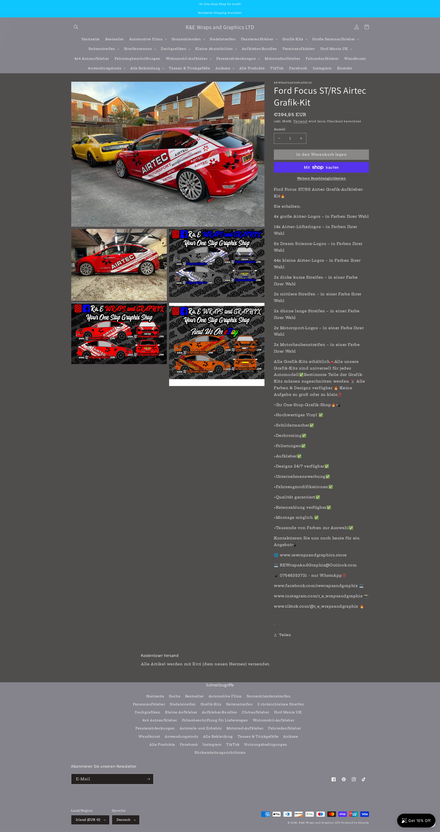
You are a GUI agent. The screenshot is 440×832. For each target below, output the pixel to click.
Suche (174, 696)
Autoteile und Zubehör (201, 728)
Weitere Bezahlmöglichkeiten (321, 178)
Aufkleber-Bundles (219, 712)
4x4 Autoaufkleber (159, 720)
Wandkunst (149, 736)
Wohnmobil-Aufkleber (273, 720)
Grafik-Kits (211, 704)
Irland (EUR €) (88, 819)
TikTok (233, 744)
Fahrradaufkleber (284, 728)
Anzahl (279, 129)
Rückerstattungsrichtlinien (220, 752)
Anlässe (290, 736)
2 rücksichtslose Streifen (280, 704)
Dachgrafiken (147, 712)
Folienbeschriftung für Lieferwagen (215, 720)
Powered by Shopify (355, 822)
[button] (76, 27)
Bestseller (194, 696)
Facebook (189, 744)
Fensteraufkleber (149, 704)
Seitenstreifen (239, 704)
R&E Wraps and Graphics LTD (319, 822)
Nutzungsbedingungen (265, 744)
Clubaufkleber (255, 712)
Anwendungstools (181, 736)
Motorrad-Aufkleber (245, 728)
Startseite (155, 696)
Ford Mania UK (288, 712)
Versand (300, 121)
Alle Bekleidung (218, 736)
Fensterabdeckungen (155, 728)
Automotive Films (225, 696)
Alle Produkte (162, 744)
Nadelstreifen (183, 704)
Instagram (212, 744)
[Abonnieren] (148, 779)
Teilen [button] (285, 635)
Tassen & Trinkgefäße (258, 736)
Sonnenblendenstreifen (269, 696)
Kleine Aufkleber (181, 712)
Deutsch (124, 819)
